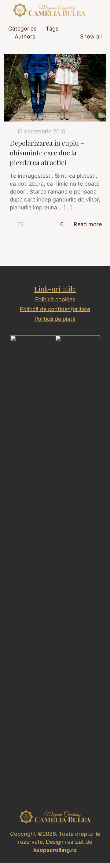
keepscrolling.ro (55, 850)
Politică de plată (55, 319)
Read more (88, 224)
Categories (22, 28)
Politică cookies (55, 299)
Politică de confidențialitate (55, 309)
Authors (25, 36)
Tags (52, 28)
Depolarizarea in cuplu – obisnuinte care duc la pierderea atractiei (47, 152)
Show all (91, 36)
